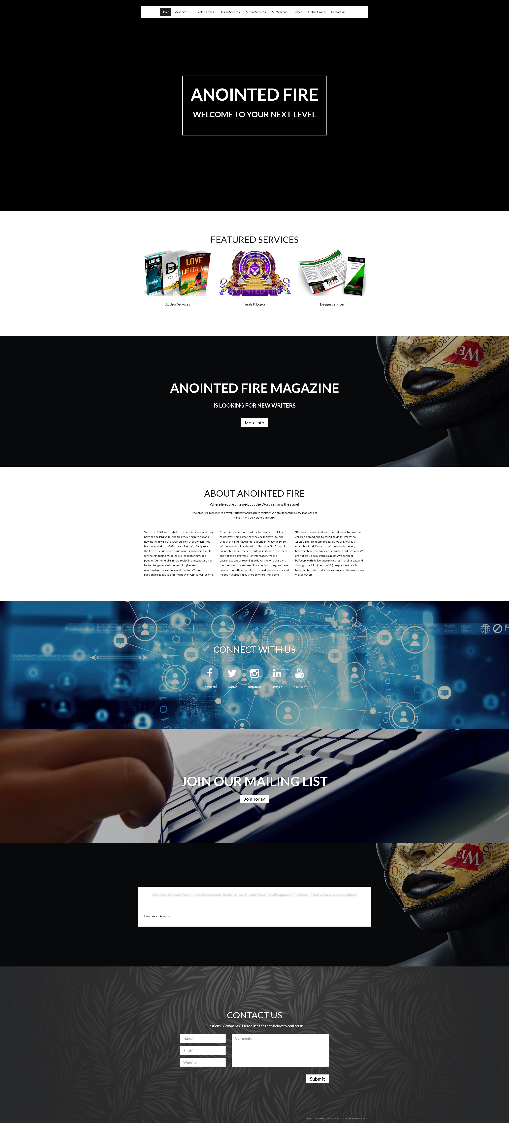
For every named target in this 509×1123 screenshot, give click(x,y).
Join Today (254, 799)
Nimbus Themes (333, 1118)
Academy (181, 12)
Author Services (256, 12)
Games (297, 12)
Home (165, 12)
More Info (254, 422)
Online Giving (316, 12)
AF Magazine (280, 12)
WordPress (362, 1118)
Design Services (230, 12)
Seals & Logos (205, 12)
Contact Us (338, 12)
